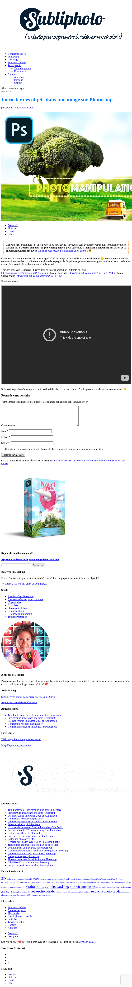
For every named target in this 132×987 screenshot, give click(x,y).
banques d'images (23, 879)
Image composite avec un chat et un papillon (30, 865)
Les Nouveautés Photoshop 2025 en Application (32, 720)
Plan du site (13, 913)
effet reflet (114, 879)
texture (48, 895)
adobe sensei (11, 879)
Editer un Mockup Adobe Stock (24, 824)
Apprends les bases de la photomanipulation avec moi (30, 559)
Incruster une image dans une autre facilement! (31, 718)
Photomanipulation (24, 107)
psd (122, 887)
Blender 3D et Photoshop (20, 596)
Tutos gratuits (14, 65)
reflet (12, 892)
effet (97, 879)
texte (44, 895)
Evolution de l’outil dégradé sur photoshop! (30, 847)
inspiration (14, 882)
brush (42, 879)
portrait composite (82, 886)
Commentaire (9, 425)
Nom (4, 431)
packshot (114, 882)
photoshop (59, 886)
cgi (53, 879)
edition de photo (89, 879)
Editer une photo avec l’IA (21, 839)
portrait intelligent (102, 887)
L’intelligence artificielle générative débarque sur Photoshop (38, 850)
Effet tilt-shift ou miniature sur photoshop (28, 862)
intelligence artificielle (27, 882)
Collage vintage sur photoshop (23, 856)
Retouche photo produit (20, 613)
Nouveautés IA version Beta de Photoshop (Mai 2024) (35, 827)
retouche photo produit (107, 891)
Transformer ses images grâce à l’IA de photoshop (33, 844)
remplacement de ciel (22, 892)
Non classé (13, 605)
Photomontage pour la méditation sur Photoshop (32, 859)
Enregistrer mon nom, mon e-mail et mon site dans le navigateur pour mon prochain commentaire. (54, 449)
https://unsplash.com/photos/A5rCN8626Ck (23, 273)
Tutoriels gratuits (22, 68)
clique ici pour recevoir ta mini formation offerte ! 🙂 (65, 250)
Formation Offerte (17, 62)
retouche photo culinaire (81, 892)
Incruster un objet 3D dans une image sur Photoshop (34, 830)
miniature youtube (50, 882)
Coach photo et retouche (20, 916)
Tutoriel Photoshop (17, 616)
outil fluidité (105, 882)
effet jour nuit (104, 879)
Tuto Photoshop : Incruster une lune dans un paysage (34, 715)
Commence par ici (17, 53)
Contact (18, 82)
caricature (48, 879)
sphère (29, 895)
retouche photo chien (64, 892)
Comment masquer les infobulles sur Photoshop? (32, 726)
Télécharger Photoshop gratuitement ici (21, 739)
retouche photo (43, 891)
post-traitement (115, 887)
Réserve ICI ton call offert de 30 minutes (25, 583)
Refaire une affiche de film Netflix (25, 833)
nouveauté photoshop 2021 (90, 882)
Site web (5, 443)
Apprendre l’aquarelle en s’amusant (19, 702)
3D (3, 878)
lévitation (39, 882)
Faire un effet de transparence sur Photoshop (30, 836)
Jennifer (9, 107)
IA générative (14, 602)
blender (34, 878)
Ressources (20, 71)
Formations (13, 56)
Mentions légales (86, 941)
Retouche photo (16, 611)
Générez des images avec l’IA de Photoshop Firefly (34, 841)
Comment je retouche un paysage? (25, 723)
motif (77, 882)
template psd (36, 895)
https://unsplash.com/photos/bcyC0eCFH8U (39, 275)
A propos (12, 74)
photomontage (37, 886)
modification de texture (66, 882)
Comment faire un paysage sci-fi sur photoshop (32, 853)
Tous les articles (16, 922)
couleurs (69, 879)
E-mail (5, 437)
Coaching (13, 59)
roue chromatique (19, 895)
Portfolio (18, 80)
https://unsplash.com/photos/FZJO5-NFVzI (91, 273)
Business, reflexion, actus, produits (25, 599)
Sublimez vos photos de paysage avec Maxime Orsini (28, 697)
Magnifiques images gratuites (16, 745)
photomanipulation (17, 887)
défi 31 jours (77, 879)
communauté (60, 879)
